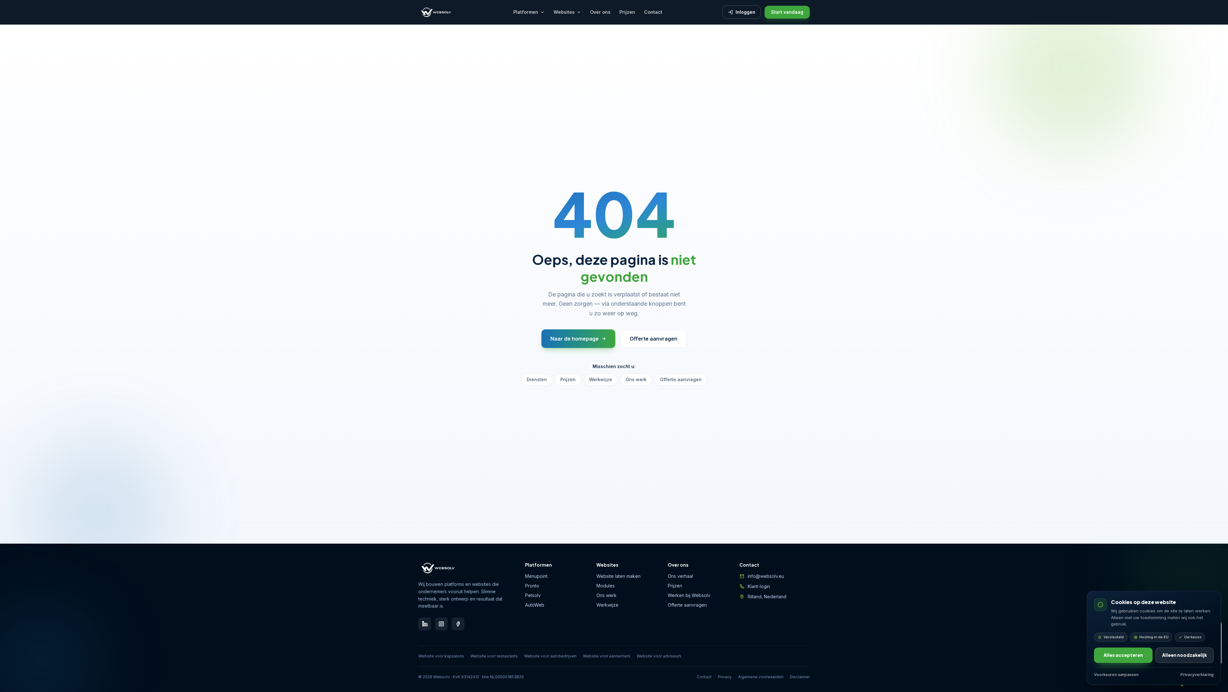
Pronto (532, 585)
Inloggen (745, 12)
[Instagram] (441, 623)
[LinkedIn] (424, 623)
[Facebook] (458, 623)
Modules (605, 585)
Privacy (725, 676)
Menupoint (536, 576)
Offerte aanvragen (653, 338)
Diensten (537, 379)
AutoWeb (534, 605)
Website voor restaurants (494, 656)
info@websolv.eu (766, 576)
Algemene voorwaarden (760, 676)
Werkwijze (600, 379)
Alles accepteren (1123, 655)
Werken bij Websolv (689, 595)
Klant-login (759, 586)
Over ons (600, 12)
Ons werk (636, 379)
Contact (653, 12)
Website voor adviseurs (659, 656)
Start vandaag (787, 12)
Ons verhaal (680, 576)
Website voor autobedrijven (550, 656)
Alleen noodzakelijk (1184, 655)
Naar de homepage (574, 338)
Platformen (525, 12)
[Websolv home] (435, 12)
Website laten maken (618, 576)
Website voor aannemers (606, 656)
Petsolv (533, 595)
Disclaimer (800, 676)
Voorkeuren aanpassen (1116, 674)
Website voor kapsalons (441, 656)
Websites (564, 12)
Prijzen (627, 12)
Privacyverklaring (1197, 674)
